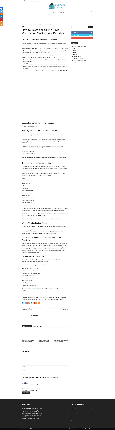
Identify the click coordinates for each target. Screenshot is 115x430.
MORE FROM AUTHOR (37, 326)
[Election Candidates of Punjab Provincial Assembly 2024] (29, 334)
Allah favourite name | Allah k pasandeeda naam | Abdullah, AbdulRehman (43, 341)
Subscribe (90, 38)
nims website (35, 288)
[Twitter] (26, 303)
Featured (74, 52)
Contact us (91, 428)
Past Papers (74, 54)
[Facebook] (85, 1)
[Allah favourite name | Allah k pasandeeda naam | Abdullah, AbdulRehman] (45, 334)
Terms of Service (85, 428)
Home (23, 24)
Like (91, 32)
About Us (53, 12)
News (73, 48)
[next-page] (25, 345)
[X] (92, 1)
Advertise (74, 62)
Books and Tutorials (76, 56)
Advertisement (72, 428)
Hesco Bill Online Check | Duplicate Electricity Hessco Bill (58, 308)
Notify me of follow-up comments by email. (32, 388)
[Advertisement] (57, 20)
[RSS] (88, 1)
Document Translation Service (79, 46)
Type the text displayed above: (35, 384)
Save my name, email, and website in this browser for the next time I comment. (40, 377)
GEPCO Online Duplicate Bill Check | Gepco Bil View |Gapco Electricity (32, 308)
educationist (25, 35)
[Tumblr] (90, 1)
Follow (90, 35)
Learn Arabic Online (78, 58)
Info (26, 24)
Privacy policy (78, 428)
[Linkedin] (31, 303)
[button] (91, 12)
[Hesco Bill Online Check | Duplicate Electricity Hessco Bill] (61, 334)
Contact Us (61, 12)
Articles (74, 50)
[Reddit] (28, 303)
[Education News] (57, 6)
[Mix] (36, 303)
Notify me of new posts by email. (30, 390)
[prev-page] (23, 345)
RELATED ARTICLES (27, 326)
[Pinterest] (33, 303)
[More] (39, 303)
